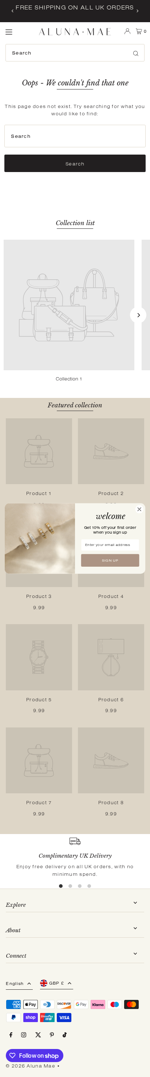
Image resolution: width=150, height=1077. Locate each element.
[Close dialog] (139, 509)
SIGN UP (110, 560)
